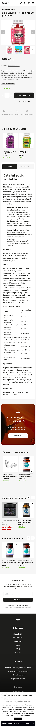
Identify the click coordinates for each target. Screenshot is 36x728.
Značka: (8, 9)
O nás (18, 645)
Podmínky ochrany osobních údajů (18, 668)
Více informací (8, 83)
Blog (18, 649)
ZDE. (28, 715)
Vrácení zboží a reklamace (18, 671)
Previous (28, 497)
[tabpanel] (9, 516)
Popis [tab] (10, 166)
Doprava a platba (18, 679)
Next (33, 497)
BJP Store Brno (18, 638)
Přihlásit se (18, 600)
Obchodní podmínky (18, 675)
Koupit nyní (26, 102)
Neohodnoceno (13, 66)
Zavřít (30, 119)
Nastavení (18, 719)
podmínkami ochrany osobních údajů (18, 607)
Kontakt (18, 652)
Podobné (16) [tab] (24, 166)
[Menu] (33, 3)
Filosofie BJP (18, 436)
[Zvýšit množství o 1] (11, 95)
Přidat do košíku (25, 95)
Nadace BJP (18, 641)
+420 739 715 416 (18, 691)
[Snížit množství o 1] (3, 95)
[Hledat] (16, 2)
